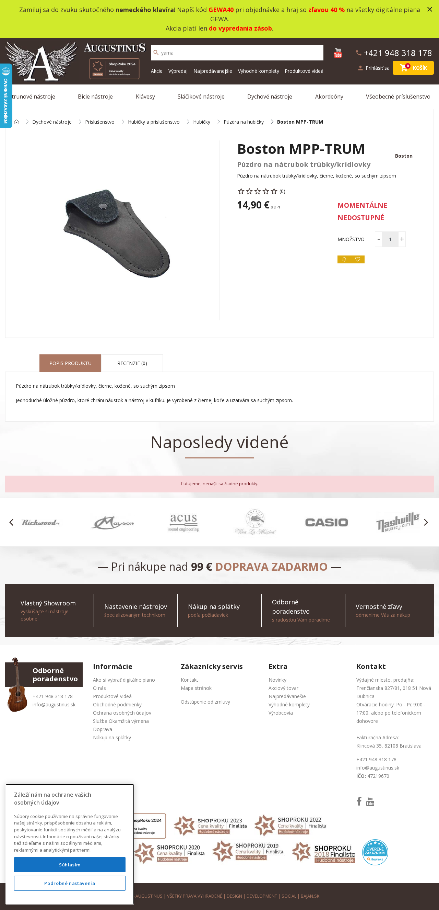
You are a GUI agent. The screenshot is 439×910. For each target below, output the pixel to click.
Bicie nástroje (95, 96)
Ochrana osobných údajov (122, 712)
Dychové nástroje (269, 96)
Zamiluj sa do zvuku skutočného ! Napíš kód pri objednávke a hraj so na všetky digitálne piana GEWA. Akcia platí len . (219, 18)
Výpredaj (178, 71)
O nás (99, 688)
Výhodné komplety (258, 71)
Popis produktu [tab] (70, 363)
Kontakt (189, 679)
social (289, 896)
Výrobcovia (281, 712)
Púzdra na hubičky (244, 122)
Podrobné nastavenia (69, 883)
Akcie (157, 71)
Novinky (277, 679)
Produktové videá (304, 71)
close (430, 9)
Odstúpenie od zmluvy (205, 701)
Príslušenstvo (100, 122)
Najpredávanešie (287, 696)
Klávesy (145, 96)
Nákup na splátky (112, 737)
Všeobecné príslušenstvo (398, 96)
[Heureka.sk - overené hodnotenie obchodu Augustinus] (375, 852)
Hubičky (201, 122)
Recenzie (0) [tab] (132, 363)
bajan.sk (310, 896)
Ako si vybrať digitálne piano (124, 679)
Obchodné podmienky (117, 704)
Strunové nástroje (32, 96)
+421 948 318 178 (53, 696)
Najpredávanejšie (212, 71)
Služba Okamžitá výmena (121, 721)
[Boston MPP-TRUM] (112, 230)
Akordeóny (329, 96)
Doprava (102, 729)
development (262, 896)
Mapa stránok (196, 688)
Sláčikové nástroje (201, 96)
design (234, 896)
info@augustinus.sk (54, 704)
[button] (13, 522)
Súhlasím (70, 865)
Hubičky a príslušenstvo (154, 122)
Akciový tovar (283, 688)
